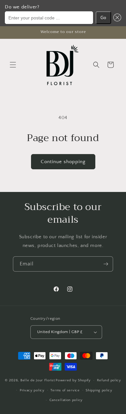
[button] (116, 17)
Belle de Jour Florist (37, 380)
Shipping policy (99, 390)
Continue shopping (63, 161)
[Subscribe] (106, 264)
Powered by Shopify (73, 380)
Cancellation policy (66, 400)
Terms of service (64, 390)
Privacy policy (32, 390)
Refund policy (109, 380)
